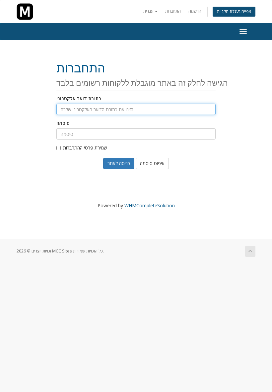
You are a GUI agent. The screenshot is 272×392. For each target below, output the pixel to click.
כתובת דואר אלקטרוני (78, 98)
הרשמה (194, 11)
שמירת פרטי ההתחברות (85, 148)
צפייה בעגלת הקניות (234, 11)
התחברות (173, 11)
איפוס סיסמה (152, 163)
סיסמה (63, 123)
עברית (148, 11)
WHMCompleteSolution (149, 205)
